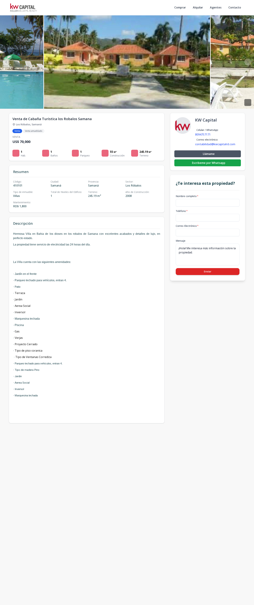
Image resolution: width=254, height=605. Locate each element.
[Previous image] (6, 62)
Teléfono (182, 211)
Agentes (216, 7)
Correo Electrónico (187, 225)
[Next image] (247, 62)
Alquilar (198, 7)
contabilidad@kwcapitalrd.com (215, 144)
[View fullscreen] (247, 102)
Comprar (180, 7)
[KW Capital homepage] (23, 7)
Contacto (234, 7)
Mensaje (180, 240)
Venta (17, 130)
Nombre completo (187, 196)
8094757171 (203, 134)
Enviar (207, 271)
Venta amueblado (33, 130)
